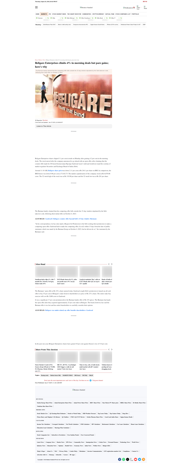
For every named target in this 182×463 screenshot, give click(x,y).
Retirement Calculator (108, 424)
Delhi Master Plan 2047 (49, 24)
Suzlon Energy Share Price (44, 403)
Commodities (86, 14)
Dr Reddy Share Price (139, 403)
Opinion (60, 446)
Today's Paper (41, 451)
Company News (50, 442)
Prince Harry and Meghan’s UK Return (48, 417)
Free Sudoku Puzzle (73, 435)
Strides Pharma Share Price (95, 417)
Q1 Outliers (65, 417)
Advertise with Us (42, 455)
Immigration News (91, 442)
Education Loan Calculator (45, 428)
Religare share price (55, 170)
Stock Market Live (42, 413)
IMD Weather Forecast (89, 413)
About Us (49, 451)
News (44, 60)
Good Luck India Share (111, 417)
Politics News (97, 446)
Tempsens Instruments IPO (80, 24)
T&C (55, 451)
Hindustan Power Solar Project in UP (130, 24)
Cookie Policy (73, 451)
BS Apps (72, 455)
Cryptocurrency (98, 14)
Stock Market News (59, 14)
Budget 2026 (106, 446)
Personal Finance (113, 442)
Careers (65, 455)
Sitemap (51, 455)
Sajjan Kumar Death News (97, 24)
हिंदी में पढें (145, 1)
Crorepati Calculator (58, 424)
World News (135, 442)
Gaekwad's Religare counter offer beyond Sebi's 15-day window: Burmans (71, 219)
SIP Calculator (96, 424)
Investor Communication (94, 451)
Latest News (40, 442)
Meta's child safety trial (64, 24)
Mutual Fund (109, 14)
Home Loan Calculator (137, 424)
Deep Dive (125, 413)
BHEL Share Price (125, 403)
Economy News (78, 446)
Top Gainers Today (115, 413)
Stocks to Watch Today (74, 413)
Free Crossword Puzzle (87, 435)
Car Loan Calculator (123, 424)
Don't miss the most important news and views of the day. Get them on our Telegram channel (73, 380)
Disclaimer (82, 451)
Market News (60, 442)
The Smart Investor (74, 14)
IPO (50, 14)
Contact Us (135, 451)
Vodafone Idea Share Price (44, 406)
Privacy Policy (63, 451)
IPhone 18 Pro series (112, 24)
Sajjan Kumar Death (126, 417)
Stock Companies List (43, 435)
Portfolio (135, 14)
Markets (44, 14)
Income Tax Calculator (43, 424)
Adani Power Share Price (81, 403)
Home (37, 14)
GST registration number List (112, 451)
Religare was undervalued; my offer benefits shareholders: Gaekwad (69, 310)
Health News (68, 446)
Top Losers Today (103, 413)
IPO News (69, 442)
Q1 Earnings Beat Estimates (58, 413)
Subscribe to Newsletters (58, 435)
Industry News (41, 446)
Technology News (125, 442)
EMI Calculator (85, 424)
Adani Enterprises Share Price (63, 403)
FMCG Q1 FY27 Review (78, 417)
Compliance (126, 451)
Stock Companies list (123, 14)
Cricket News (102, 442)
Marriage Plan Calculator (62, 428)
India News (88, 446)
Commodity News (79, 442)
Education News (51, 446)
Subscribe (58, 455)
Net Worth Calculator (72, 424)
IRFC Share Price (95, 403)
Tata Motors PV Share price (110, 403)
